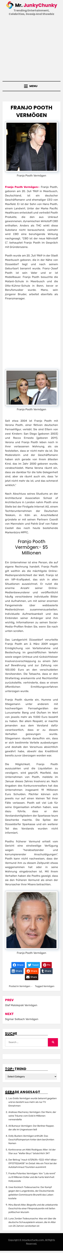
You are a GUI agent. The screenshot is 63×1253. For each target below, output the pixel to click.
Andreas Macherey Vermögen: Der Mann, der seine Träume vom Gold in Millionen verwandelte (32, 1116)
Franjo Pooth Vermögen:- (22, 187)
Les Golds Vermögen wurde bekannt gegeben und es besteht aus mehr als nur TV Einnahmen (32, 1102)
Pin (48, 965)
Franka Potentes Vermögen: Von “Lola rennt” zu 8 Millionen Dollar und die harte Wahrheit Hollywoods (32, 1177)
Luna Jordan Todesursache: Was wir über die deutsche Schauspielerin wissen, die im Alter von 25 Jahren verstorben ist (32, 1222)
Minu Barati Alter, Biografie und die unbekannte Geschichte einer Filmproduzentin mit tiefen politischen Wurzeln (33, 1208)
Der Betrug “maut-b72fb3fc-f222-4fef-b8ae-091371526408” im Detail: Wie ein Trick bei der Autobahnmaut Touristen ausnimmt (32, 1163)
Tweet (35, 965)
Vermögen (24, 986)
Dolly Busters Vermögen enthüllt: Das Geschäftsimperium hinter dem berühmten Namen (31, 1140)
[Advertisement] (31, 48)
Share (20, 965)
